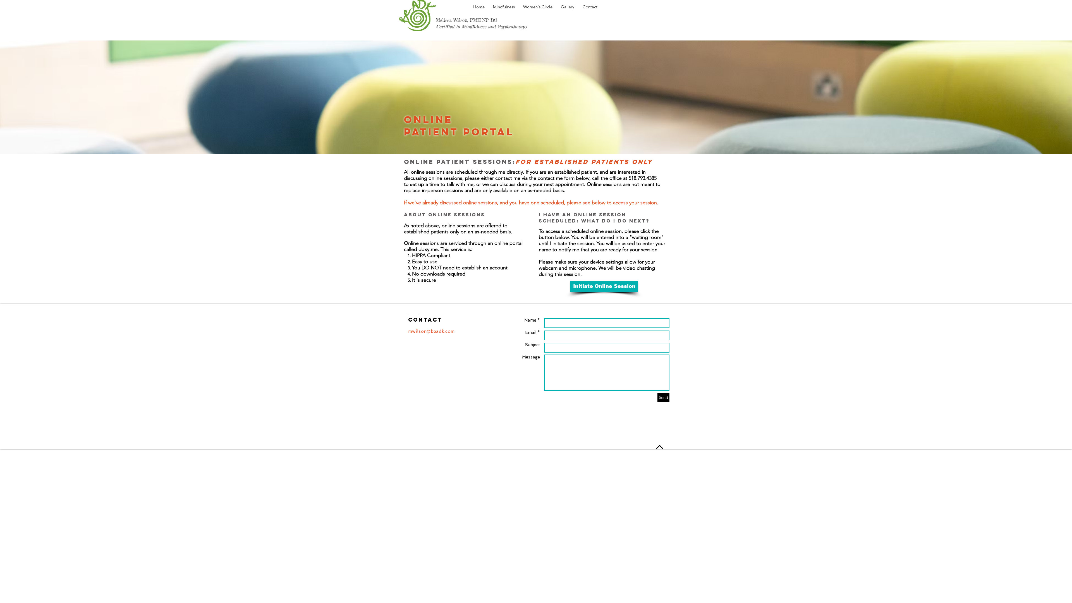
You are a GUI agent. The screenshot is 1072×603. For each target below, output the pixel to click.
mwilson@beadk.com (431, 331)
